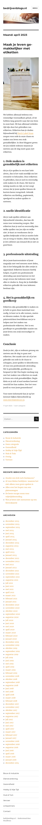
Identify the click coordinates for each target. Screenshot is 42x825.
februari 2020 (11, 636)
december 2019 (12, 642)
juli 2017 (9, 719)
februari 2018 (11, 701)
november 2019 (12, 645)
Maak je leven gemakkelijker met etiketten (17, 48)
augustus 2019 (11, 654)
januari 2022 (11, 567)
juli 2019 (9, 657)
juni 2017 (9, 722)
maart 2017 (10, 732)
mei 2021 (9, 589)
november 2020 (12, 608)
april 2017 (9, 729)
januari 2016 (10, 760)
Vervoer (8, 460)
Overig (8, 457)
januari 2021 (10, 602)
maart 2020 (10, 633)
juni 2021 (9, 586)
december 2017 (12, 704)
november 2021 (12, 574)
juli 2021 (9, 583)
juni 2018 (9, 688)
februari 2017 (11, 735)
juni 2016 (9, 750)
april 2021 (9, 592)
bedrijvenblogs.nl (15, 8)
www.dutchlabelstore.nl (13, 400)
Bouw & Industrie (13, 438)
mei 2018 (9, 691)
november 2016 (12, 741)
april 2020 (9, 629)
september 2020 (12, 614)
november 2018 (12, 676)
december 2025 (12, 521)
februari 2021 (11, 598)
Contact (7, 811)
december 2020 (12, 605)
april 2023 (9, 552)
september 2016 (12, 744)
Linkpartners (9, 806)
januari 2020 (11, 639)
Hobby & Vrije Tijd (13, 450)
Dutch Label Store (25, 133)
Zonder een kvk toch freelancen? (19, 478)
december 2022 (12, 558)
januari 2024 (11, 540)
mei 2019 (9, 664)
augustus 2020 (11, 617)
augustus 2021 (11, 580)
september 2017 (12, 713)
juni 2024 (9, 533)
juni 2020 (9, 623)
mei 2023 (9, 549)
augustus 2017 (11, 716)
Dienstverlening (12, 441)
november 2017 (12, 707)
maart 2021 (10, 595)
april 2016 (9, 753)
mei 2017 (9, 726)
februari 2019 (11, 673)
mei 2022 (9, 564)
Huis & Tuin (10, 453)
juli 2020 (9, 620)
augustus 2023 (11, 546)
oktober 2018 (11, 679)
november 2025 (12, 524)
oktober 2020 (11, 611)
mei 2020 (9, 626)
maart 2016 (10, 757)
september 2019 (12, 651)
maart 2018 (10, 698)
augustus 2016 (11, 747)
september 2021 (12, 577)
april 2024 (9, 536)
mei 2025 (9, 530)
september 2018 (12, 682)
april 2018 (9, 695)
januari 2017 (10, 738)
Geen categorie (19, 406)
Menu (35, 8)
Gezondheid (10, 447)
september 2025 (12, 527)
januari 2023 (11, 555)
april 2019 (9, 667)
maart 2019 (10, 670)
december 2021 (12, 571)
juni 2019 (9, 660)
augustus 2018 (11, 685)
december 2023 (12, 543)
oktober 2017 (11, 710)
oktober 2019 (11, 648)
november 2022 (12, 561)
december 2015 (12, 763)
